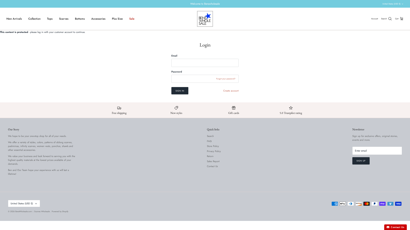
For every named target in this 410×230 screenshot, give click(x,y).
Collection (34, 19)
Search (210, 136)
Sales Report (213, 161)
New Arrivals (14, 19)
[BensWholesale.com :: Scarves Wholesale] (205, 19)
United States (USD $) (391, 3)
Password (176, 71)
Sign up (361, 160)
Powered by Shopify (60, 211)
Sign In (180, 90)
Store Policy (213, 146)
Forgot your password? (225, 78)
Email (174, 55)
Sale (131, 19)
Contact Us (212, 166)
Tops (50, 19)
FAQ (209, 141)
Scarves (63, 19)
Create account (231, 90)
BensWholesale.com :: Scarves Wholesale (32, 211)
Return (210, 156)
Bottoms (80, 19)
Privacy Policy (214, 151)
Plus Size (117, 19)
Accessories (98, 19)
